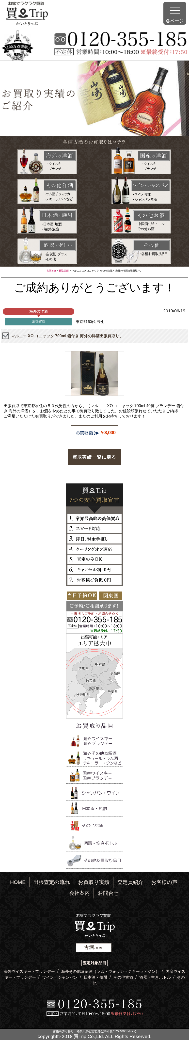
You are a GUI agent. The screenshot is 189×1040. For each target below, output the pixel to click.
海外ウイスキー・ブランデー (30, 971)
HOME (18, 882)
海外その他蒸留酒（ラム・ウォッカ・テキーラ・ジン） (110, 971)
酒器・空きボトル (155, 977)
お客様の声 (164, 882)
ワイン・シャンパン (60, 977)
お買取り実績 (94, 882)
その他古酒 (123, 977)
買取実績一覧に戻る (94, 457)
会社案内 (79, 893)
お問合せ (108, 893)
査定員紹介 (130, 882)
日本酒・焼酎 (96, 977)
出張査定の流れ (51, 882)
